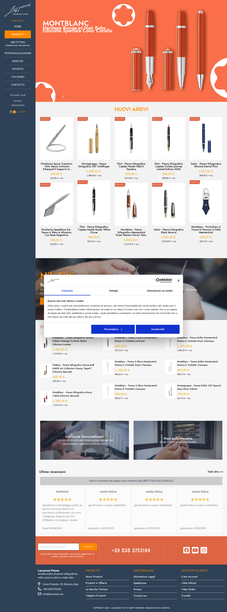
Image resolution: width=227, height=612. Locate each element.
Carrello (186, 595)
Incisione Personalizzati (84, 436)
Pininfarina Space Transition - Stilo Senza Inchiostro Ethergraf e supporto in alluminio (56, 166)
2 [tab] (132, 251)
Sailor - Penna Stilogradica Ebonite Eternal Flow (206, 165)
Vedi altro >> (215, 471)
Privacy (138, 589)
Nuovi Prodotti (94, 576)
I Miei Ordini (188, 589)
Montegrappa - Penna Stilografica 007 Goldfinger (94, 165)
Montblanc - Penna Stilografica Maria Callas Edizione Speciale (72, 394)
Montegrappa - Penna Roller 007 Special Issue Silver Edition (199, 387)
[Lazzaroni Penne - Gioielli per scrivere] (18, 9)
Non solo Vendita (178, 438)
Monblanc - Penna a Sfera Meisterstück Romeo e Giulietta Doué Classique (136, 363)
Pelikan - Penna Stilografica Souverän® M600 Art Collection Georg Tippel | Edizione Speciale (73, 368)
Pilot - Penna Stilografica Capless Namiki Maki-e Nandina (131, 166)
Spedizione (140, 583)
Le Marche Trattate (96, 589)
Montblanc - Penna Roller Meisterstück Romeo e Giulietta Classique (197, 363)
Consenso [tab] (67, 290)
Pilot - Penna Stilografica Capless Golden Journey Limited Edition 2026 (169, 166)
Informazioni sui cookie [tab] (159, 290)
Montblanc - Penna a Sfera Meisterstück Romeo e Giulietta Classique (136, 387)
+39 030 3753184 (131, 550)
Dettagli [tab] (113, 290)
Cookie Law (140, 595)
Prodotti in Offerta (96, 583)
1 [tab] (129, 251)
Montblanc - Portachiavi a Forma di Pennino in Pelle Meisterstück (206, 230)
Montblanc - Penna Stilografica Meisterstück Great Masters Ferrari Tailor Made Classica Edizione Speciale (131, 232)
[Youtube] (195, 550)
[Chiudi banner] (178, 280)
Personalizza (111, 329)
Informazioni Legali (144, 576)
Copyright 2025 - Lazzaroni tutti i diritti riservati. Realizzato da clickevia (131, 608)
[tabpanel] (56, 183)
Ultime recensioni (52, 471)
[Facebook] (186, 550)
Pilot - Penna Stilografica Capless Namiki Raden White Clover (94, 230)
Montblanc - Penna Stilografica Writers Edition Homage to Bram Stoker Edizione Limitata (73, 341)
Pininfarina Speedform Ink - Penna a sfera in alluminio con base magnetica (56, 232)
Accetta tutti (157, 329)
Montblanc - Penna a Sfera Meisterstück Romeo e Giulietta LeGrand (136, 339)
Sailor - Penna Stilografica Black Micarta (168, 231)
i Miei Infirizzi (188, 583)
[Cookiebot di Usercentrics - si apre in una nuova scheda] (158, 280)
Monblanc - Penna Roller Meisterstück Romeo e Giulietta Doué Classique (197, 339)
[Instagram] (204, 550)
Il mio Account (189, 576)
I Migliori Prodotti (96, 595)
